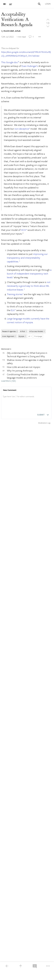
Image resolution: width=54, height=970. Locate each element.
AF (10, 4)
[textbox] (26, 399)
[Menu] (4, 4)
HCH (23, 230)
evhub (17, 30)
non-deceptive (21, 128)
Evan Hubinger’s (30, 66)
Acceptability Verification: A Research (16, 20)
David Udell (9, 30)
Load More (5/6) (8, 381)
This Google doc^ (10, 62)
